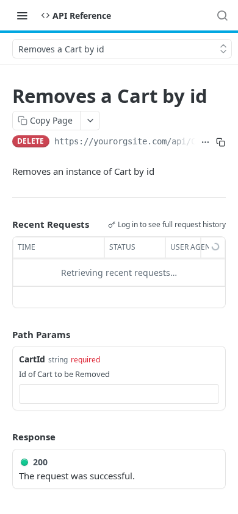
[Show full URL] (206, 142)
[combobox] (119, 394)
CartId (32, 359)
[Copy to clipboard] (220, 142)
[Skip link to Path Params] (3, 334)
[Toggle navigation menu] (22, 15)
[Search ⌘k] (222, 15)
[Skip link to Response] (3, 437)
